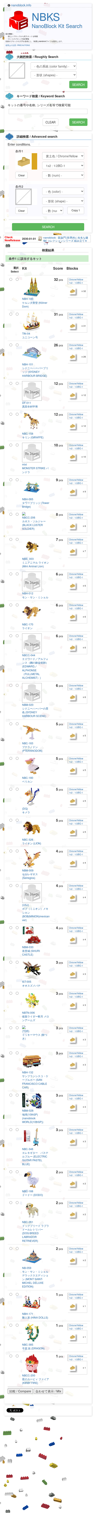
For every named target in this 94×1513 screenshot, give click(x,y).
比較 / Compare (20, 1391)
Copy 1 (75, 210)
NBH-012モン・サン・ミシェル (35, 595)
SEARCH (78, 84)
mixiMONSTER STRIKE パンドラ (35, 468)
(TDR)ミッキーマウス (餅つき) (34, 1034)
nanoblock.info (21, 5)
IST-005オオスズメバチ (31, 983)
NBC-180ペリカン (27, 779)
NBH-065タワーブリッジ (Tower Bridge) (35, 502)
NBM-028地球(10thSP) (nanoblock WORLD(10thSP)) (32, 1116)
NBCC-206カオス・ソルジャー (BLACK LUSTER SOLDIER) (34, 522)
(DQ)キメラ (26, 810)
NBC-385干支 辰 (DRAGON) (33, 1346)
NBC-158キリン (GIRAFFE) (33, 435)
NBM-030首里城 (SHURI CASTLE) (31, 950)
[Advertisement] (47, 1466)
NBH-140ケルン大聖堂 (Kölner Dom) (34, 302)
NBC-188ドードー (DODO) (32, 1193)
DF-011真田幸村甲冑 (30, 404)
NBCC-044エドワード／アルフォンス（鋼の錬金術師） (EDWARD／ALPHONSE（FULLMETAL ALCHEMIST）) (35, 666)
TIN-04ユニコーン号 (30, 335)
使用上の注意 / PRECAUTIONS (17, 45)
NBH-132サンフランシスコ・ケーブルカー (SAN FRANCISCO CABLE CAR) (35, 1079)
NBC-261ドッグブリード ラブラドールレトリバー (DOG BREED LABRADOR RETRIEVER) (35, 1231)
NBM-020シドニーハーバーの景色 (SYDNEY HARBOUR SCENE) (35, 710)
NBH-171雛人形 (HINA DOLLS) (35, 1315)
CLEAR (50, 122)
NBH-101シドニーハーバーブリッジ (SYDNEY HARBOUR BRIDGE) (35, 369)
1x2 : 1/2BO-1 (75, 282)
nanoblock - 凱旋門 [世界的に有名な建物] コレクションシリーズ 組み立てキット (65, 240)
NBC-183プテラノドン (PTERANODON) (32, 746)
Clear (21, 175)
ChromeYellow (75, 279)
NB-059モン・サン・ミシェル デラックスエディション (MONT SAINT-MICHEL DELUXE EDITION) (36, 1277)
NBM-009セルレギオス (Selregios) (30, 874)
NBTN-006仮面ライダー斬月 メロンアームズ (35, 1016)
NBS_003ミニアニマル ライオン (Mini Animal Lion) (35, 562)
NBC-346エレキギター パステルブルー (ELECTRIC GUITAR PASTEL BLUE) (35, 1156)
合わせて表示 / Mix (48, 1391)
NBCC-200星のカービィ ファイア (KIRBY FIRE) (35, 1379)
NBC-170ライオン (27, 626)
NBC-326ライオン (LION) (31, 841)
